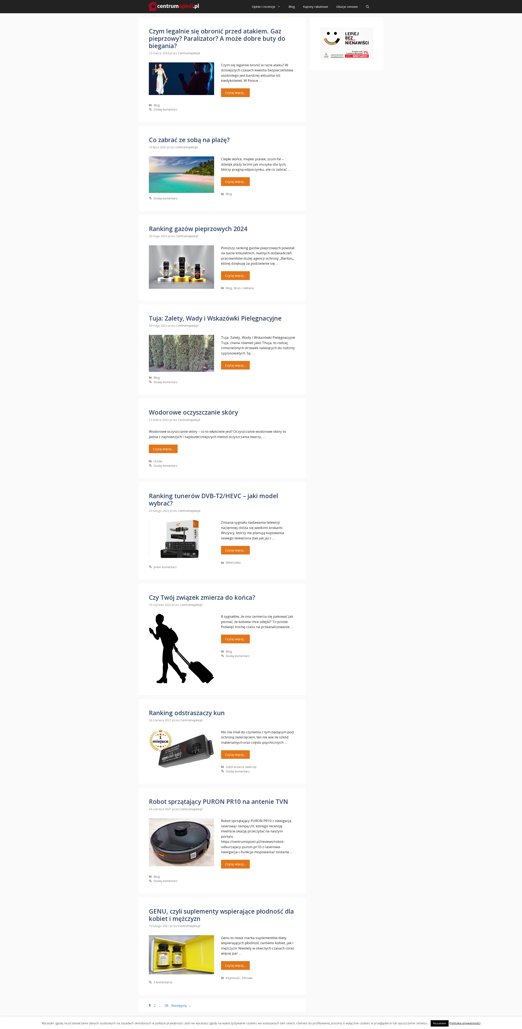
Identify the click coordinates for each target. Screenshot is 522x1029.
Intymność (233, 978)
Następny (181, 1005)
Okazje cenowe (347, 6)
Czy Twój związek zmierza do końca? (202, 597)
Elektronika (233, 562)
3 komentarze (163, 982)
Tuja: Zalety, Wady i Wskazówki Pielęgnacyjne (215, 318)
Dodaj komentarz (165, 109)
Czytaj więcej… (235, 93)
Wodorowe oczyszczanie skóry (193, 412)
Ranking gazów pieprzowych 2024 (198, 229)
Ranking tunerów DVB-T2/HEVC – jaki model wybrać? (213, 499)
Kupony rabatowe (315, 6)
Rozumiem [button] (439, 1023)
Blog (292, 6)
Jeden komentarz (165, 567)
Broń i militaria (244, 288)
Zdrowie (247, 978)
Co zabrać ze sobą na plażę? (189, 140)
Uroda (158, 461)
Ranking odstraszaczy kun (187, 713)
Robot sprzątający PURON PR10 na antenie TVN (218, 801)
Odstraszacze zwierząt (241, 767)
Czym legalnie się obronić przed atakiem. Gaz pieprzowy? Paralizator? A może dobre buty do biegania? (217, 38)
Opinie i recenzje (263, 6)
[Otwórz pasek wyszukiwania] (367, 6)
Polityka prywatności (464, 1023)
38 (166, 1005)
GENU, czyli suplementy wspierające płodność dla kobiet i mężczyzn (221, 915)
